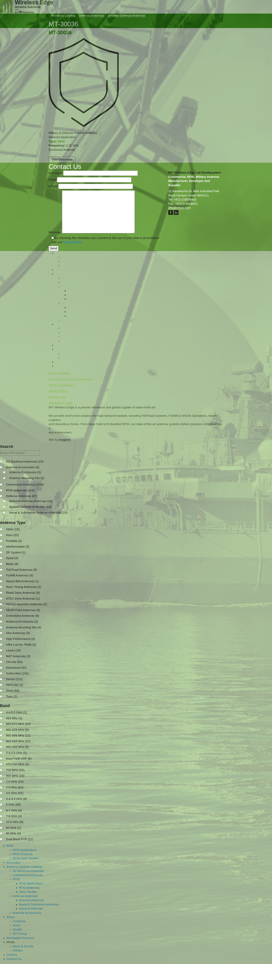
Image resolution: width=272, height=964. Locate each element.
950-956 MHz (17, 899)
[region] (41, 941)
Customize (20, 951)
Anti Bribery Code (60, 542)
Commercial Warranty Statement (70, 518)
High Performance (20, 791)
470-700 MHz (17, 916)
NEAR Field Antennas (23, 762)
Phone (53, 325)
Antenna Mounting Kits (26, 630)
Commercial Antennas (25, 637)
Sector (14, 831)
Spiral (12, 710)
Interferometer (17, 699)
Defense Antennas (21, 648)
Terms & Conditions (62, 524)
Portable (14, 693)
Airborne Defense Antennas (31, 653)
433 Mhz (14, 870)
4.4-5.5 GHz (16, 865)
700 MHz (15, 922)
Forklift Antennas (19, 728)
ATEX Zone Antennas (23, 751)
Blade (12, 716)
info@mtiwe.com (179, 347)
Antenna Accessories (22, 619)
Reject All (41, 951)
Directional (16, 820)
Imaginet (64, 578)
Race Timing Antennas (23, 739)
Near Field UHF (18, 911)
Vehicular (14, 837)
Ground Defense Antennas (30, 659)
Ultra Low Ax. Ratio (21, 797)
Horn (12, 687)
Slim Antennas (18, 785)
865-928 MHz (17, 882)
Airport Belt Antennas (22, 733)
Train (11, 849)
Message (55, 371)
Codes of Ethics (59, 512)
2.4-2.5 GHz (16, 905)
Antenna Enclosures (25, 624)
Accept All (61, 951)
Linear (13, 803)
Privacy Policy (72, 381)
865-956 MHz (18, 888)
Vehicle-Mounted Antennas (26, 756)
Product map (57, 536)
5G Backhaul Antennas (24, 614)
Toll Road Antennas (21, 722)
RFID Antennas (20, 642)
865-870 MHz (18, 876)
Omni (12, 843)
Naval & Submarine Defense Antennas (38, 665)
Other (13, 682)
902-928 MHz (18, 893)
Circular (14, 814)
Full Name (56, 312)
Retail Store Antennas (23, 745)
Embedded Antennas (22, 768)
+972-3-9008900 (185, 338)
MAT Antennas (18, 808)
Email (53, 318)
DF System (16, 705)
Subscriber (17, 826)
